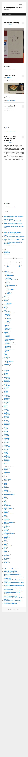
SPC (6, 509)
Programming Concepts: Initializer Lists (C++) (13, 750)
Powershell (9, 443)
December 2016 (7, 606)
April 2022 (6, 541)
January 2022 (6, 545)
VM (5, 476)
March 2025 (6, 524)
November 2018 (7, 588)
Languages (6, 482)
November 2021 (7, 548)
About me (9, 14)
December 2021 (7, 546)
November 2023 (7, 528)
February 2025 (6, 525)
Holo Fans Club (10, 511)
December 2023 (7, 527)
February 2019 (6, 584)
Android (8, 468)
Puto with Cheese (9, 75)
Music (5, 503)
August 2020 (6, 567)
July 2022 (5, 538)
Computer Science (7, 422)
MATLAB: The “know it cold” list (10, 721)
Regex (8, 433)
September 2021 (7, 550)
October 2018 (6, 589)
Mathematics (6, 487)
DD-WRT (8, 465)
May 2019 (5, 579)
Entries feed (6, 400)
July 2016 (5, 613)
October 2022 (6, 536)
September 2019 (7, 574)
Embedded (6, 450)
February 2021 (6, 560)
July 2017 (5, 600)
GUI (7, 430)
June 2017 (6, 602)
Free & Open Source (9, 462)
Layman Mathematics (9, 489)
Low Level (7, 472)
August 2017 (6, 599)
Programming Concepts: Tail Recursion (12, 751)
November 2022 (7, 535)
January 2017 (6, 604)
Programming (8, 428)
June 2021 (6, 554)
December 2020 (7, 563)
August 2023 (6, 532)
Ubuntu (8, 471)
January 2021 (6, 561)
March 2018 (6, 595)
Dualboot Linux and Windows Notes (11, 718)
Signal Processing (8, 491)
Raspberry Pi (9, 453)
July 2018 (5, 593)
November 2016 (7, 607)
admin (5, 382)
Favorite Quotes (7, 454)
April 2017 (6, 603)
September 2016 (7, 610)
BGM (6, 504)
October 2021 (6, 549)
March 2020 (6, 570)
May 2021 (5, 556)
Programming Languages (10, 435)
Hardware (7, 464)
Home (5, 14)
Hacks (8, 356)
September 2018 (7, 591)
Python (8, 444)
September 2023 (7, 531)
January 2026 (6, 520)
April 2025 (6, 523)
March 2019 (6, 582)
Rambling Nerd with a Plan (13, 7)
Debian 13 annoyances (8, 369)
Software (7, 475)
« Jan (8, 416)
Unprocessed (6, 515)
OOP (7, 432)
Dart (7, 440)
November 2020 (7, 564)
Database (8, 426)
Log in (5, 399)
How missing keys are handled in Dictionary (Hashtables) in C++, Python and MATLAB (12, 384)
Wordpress (7, 480)
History (5, 460)
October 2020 (6, 566)
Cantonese (7, 483)
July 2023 (5, 534)
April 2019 (6, 581)
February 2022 (6, 543)
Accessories (7, 496)
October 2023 (6, 530)
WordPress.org (7, 403)
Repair (6, 501)
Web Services (7, 478)
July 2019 (5, 577)
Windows (7, 479)
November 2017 (7, 597)
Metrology (7, 500)
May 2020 (5, 568)
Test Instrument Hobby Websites (10, 753)
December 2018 (7, 586)
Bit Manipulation (10, 425)
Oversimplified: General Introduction (11, 722)
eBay (5, 446)
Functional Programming (12, 429)
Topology (7, 493)
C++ (7, 437)
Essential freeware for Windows (10, 719)
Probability (7, 490)
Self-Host (7, 473)
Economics (6, 447)
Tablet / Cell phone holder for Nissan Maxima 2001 (10, 226)
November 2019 (7, 572)
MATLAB (8, 442)
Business (5, 421)
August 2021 (6, 552)
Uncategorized (6, 514)
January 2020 (6, 571)
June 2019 (6, 578)
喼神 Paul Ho (9, 512)
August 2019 (6, 575)
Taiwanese (7, 486)
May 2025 (5, 521)
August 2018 (6, 592)
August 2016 (6, 611)
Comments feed (7, 402)
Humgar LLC (7, 497)
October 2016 (6, 609)
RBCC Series (10, 439)
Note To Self (6, 507)
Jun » (19, 416)
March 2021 (6, 559)
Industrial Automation (9, 498)
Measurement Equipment (9, 494)
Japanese (7, 484)
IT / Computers (7, 461)
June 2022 (6, 539)
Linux (6, 451)
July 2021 (5, 553)
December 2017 (7, 596)
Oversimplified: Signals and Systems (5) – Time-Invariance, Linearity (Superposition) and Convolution (13, 742)
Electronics (6, 448)
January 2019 (6, 585)
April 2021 (6, 557)
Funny (8, 69)
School (5, 508)
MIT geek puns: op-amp (11, 23)
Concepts (7, 424)
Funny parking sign (10, 106)
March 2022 (6, 542)
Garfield (5, 457)
